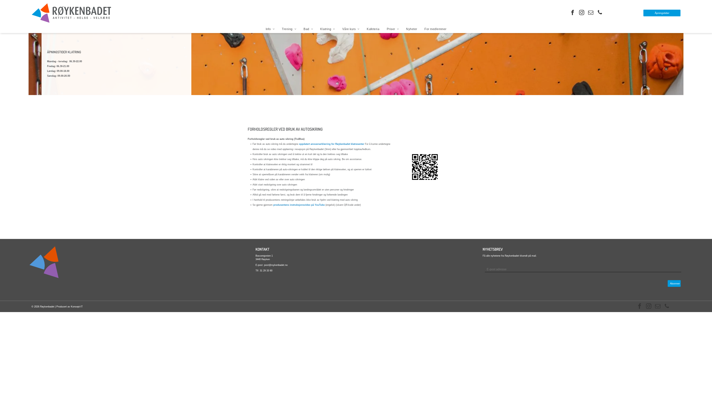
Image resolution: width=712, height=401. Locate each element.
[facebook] (572, 12)
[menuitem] (270, 29)
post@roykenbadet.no (276, 265)
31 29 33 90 (266, 270)
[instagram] (582, 12)
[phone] (600, 12)
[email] (591, 12)
